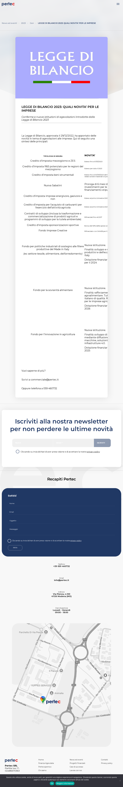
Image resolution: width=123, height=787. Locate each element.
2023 (23, 23)
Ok (52, 783)
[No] (120, 780)
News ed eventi (9, 23)
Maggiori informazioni (65, 783)
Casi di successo (76, 767)
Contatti (104, 760)
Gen (32, 23)
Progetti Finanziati (77, 763)
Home (41, 760)
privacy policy (93, 452)
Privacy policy (106, 763)
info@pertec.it (61, 580)
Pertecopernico (44, 767)
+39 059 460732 (61, 566)
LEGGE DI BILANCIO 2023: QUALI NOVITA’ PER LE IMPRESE (67, 23)
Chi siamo (42, 770)
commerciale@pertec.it (45, 379)
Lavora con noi (76, 770)
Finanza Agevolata (46, 763)
